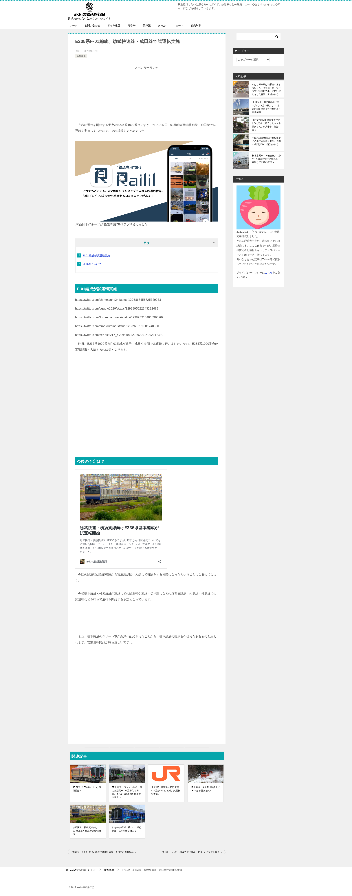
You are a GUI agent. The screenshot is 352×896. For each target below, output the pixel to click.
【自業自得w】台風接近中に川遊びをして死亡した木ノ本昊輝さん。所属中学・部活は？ (266, 125)
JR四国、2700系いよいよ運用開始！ (87, 789)
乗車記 (147, 25)
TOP (83, 870)
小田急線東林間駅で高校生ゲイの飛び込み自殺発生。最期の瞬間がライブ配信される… (266, 141)
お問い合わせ (92, 25)
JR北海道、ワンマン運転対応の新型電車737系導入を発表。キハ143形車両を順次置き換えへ (127, 792)
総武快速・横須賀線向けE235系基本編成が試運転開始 (87, 830)
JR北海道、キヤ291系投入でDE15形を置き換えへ (205, 789)
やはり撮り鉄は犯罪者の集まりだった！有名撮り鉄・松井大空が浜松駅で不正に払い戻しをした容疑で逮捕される (266, 89)
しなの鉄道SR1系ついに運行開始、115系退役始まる (127, 829)
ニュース (178, 25)
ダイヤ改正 (113, 25)
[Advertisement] (146, 96)
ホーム (73, 25)
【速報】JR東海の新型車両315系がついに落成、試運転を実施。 (165, 790)
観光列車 (196, 25)
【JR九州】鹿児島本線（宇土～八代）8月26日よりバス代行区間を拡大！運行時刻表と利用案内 (266, 107)
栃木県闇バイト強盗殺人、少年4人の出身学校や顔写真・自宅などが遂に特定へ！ (266, 158)
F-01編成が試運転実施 (96, 255)
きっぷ (162, 25)
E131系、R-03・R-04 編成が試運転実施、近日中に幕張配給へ (104, 852)
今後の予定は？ (92, 264)
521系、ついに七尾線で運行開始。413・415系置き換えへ (192, 852)
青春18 (132, 25)
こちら (268, 272)
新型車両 (81, 56)
